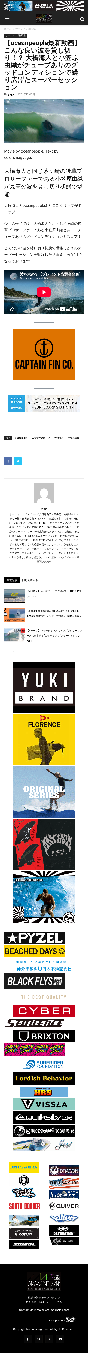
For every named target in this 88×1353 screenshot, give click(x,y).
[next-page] (13, 651)
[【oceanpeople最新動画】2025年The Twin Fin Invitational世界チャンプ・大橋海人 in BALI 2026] (14, 615)
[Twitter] (18, 461)
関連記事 (12, 580)
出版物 (52, 557)
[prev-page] (6, 651)
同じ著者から (30, 580)
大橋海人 (58, 437)
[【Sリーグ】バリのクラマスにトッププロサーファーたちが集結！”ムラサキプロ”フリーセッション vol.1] (14, 635)
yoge (11, 94)
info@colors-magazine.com (51, 1309)
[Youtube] (60, 1339)
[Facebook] (8, 461)
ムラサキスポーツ (41, 437)
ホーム (7, 29)
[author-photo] (44, 502)
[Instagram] (39, 1339)
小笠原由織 (73, 437)
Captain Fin (21, 437)
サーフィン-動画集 (25, 29)
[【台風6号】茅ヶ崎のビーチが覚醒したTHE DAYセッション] (14, 596)
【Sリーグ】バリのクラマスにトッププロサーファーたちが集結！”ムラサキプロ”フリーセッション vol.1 (54, 635)
